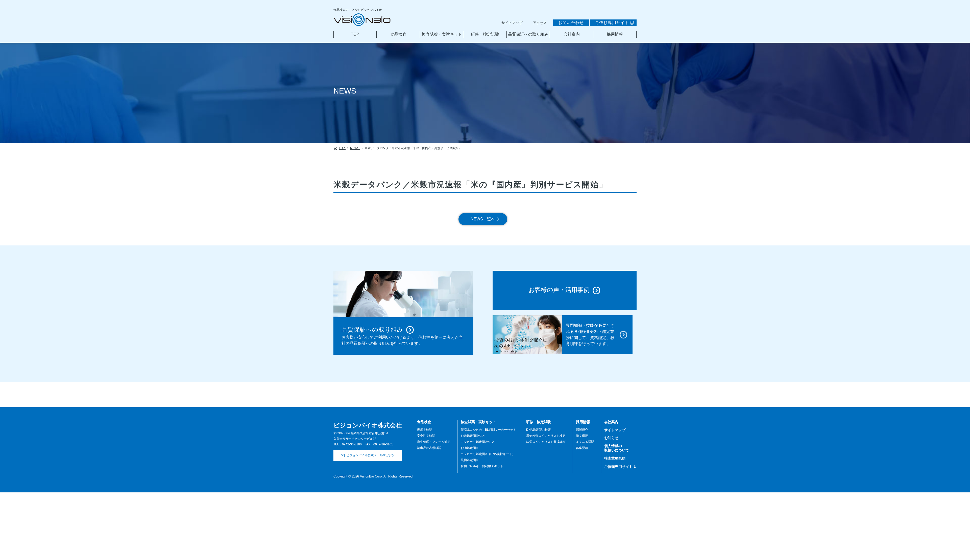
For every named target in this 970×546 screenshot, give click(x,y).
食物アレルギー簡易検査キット (482, 466)
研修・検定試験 (485, 34)
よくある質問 (585, 442)
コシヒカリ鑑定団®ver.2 (477, 442)
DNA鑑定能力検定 (538, 429)
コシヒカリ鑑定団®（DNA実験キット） (488, 454)
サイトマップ (512, 23)
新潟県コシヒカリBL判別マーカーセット (488, 429)
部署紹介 (582, 429)
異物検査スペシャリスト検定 (546, 436)
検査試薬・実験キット (442, 34)
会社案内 (572, 34)
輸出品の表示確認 (429, 448)
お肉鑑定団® (469, 448)
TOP (355, 34)
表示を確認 (424, 429)
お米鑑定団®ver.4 (473, 436)
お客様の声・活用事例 (559, 290)
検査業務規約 (614, 458)
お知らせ (611, 438)
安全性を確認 (426, 436)
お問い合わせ (571, 22)
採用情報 (615, 34)
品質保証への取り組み (528, 34)
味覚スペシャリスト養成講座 (546, 442)
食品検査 (398, 34)
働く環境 (582, 436)
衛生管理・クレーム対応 (433, 442)
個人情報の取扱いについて (616, 448)
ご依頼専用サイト (612, 22)
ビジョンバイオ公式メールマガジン (370, 455)
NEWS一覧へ (483, 219)
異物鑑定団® (469, 460)
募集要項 (582, 448)
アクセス (540, 23)
